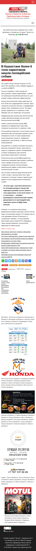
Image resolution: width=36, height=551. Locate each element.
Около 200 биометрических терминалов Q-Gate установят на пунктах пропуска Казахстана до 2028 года (16, 250)
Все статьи (13, 265)
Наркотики (20, 269)
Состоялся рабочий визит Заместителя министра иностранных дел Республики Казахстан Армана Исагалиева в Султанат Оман (17, 239)
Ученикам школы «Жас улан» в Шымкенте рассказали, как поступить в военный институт (5, 287)
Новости (28, 269)
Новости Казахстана (25, 265)
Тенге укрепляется (30, 281)
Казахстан (11, 269)
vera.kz (29, 86)
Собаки (3, 271)
